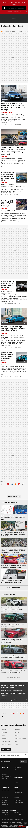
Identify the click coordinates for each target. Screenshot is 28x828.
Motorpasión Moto (18, 792)
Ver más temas (6, 749)
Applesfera (4, 774)
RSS (15, 484)
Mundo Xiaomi (5, 778)
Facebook (5, 484)
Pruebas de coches (6, 112)
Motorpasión (17, 790)
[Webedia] (6, 763)
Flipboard (19, 484)
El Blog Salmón (17, 800)
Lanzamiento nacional (20, 738)
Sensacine (16, 780)
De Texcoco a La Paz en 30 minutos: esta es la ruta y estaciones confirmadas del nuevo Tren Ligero (13, 517)
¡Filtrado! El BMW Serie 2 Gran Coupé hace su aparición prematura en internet (7, 356)
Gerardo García (9, 124)
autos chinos (5, 738)
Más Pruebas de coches (13, 677)
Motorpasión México (18, 819)
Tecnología (18, 700)
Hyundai (16, 732)
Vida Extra (16, 772)
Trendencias (4, 800)
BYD (15, 741)
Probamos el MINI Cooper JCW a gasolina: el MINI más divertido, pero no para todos (13, 671)
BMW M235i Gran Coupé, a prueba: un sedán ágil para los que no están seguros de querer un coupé (13, 107)
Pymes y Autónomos (18, 802)
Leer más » (4, 122)
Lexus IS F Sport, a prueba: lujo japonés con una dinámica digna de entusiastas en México (13, 656)
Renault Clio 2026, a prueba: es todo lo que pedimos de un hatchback (12, 625)
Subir (22, 761)
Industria (4, 156)
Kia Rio (16, 744)
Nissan (16, 735)
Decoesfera (4, 802)
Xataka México (5, 812)
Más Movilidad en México (13, 587)
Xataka (3, 769)
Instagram (12, 484)
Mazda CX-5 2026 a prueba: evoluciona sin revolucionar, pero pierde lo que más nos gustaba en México (12, 641)
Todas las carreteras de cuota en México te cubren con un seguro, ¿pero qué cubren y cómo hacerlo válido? (13, 534)
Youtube (8, 484)
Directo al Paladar (5, 790)
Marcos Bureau (9, 222)
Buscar (26, 755)
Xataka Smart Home (6, 776)
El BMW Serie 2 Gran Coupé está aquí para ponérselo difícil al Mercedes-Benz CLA (13, 329)
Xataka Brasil (5, 814)
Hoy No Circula (6, 741)
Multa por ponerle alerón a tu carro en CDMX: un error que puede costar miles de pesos (13, 566)
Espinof (16, 782)
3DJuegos (16, 769)
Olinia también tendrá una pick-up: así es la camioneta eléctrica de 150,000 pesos (12, 581)
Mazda (26, 31)
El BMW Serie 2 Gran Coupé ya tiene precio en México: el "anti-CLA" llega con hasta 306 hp (8, 176)
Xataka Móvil (4, 772)
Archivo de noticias (14, 496)
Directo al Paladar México (7, 819)
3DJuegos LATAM (18, 812)
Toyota (13, 31)
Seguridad (12, 700)
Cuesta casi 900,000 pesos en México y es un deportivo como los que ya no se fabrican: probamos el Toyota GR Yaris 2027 (13, 609)
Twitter (1, 484)
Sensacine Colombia (18, 817)
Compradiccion (5, 804)
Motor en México (6, 744)
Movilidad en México (10, 502)
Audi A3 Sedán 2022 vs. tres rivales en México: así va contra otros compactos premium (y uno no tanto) (13, 151)
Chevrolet (4, 732)
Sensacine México (18, 814)
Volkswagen (19, 31)
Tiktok (22, 484)
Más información (22, 826)
